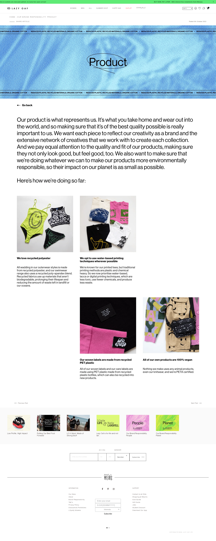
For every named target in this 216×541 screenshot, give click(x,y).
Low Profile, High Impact (17, 434)
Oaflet (129, 8)
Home (12, 17)
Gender (117, 450)
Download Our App (140, 510)
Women (73, 8)
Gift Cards (136, 502)
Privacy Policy (74, 505)
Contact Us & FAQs (139, 494)
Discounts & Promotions (77, 507)
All (90, 8)
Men (82, 8)
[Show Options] (119, 510)
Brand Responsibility (77, 499)
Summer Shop (102, 8)
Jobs (134, 505)
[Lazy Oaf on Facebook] (102, 489)
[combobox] (107, 510)
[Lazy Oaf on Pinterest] (108, 489)
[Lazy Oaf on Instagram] (113, 489)
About (71, 497)
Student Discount (139, 507)
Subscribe (108, 514)
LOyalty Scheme (75, 510)
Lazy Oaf (186, 532)
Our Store (72, 494)
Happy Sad (116, 8)
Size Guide (137, 499)
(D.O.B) (102, 450)
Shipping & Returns (140, 497)
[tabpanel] (108, 504)
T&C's (71, 502)
